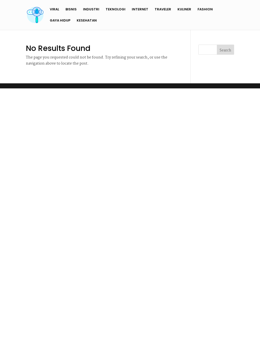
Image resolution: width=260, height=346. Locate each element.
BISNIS (71, 10)
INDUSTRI (91, 10)
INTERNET (140, 10)
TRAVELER (163, 10)
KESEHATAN (87, 21)
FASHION (205, 10)
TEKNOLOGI (115, 10)
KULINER (184, 10)
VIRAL (54, 10)
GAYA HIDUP (60, 21)
